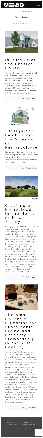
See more (32, 98)
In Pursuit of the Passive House (20, 64)
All (12, 11)
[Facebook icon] (18, 428)
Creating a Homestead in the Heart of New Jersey (20, 213)
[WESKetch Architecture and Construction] (14, 5)
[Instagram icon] (23, 428)
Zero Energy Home (21, 23)
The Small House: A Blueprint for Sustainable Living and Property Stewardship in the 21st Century (21, 330)
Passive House (25, 11)
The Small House (21, 17)
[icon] (25, 428)
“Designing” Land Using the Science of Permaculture (21, 139)
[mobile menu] (39, 5)
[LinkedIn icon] (20, 428)
